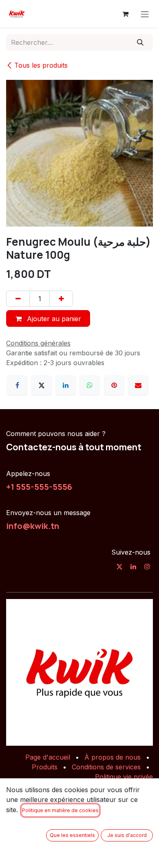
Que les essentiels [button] (72, 835)
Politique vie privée (124, 777)
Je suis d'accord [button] (127, 835)
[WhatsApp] (89, 385)
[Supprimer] (18, 299)
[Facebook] (17, 385)
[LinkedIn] (65, 385)
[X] (41, 385)
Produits (44, 767)
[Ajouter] (61, 299)
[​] (119, 566)
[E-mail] (138, 385)
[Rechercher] (140, 42)
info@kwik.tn (32, 525)
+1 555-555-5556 (39, 486)
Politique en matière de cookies (60, 810)
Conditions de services (106, 767)
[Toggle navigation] (145, 13)
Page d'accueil (47, 757)
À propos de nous (112, 757)
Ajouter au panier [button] (53, 319)
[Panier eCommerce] (125, 14)
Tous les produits (41, 65)
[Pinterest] (114, 385)
